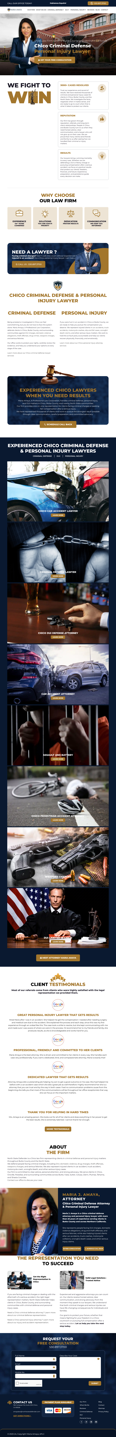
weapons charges (47, 336)
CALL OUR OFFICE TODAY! (19, 3)
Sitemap (101, 1408)
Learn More (58, 515)
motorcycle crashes (76, 330)
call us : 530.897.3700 (30, 264)
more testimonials (58, 1129)
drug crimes (34, 336)
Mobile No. (20, 1372)
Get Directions (21, 1416)
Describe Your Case (68, 1356)
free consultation (72, 1249)
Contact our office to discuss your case (24, 1180)
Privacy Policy (103, 1411)
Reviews (90, 10)
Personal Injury (78, 10)
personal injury (91, 1158)
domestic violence (68, 1164)
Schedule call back (59, 424)
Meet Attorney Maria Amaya (59, 958)
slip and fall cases (92, 330)
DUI (66, 10)
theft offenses (22, 336)
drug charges (84, 1164)
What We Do (41, 10)
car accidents (98, 328)
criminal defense (72, 1158)
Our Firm (31, 10)
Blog (98, 10)
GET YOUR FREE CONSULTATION (55, 60)
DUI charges (30, 333)
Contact (104, 10)
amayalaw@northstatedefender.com (26, 1411)
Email (17, 1364)
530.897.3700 (100, 3)
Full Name (19, 1356)
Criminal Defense (55, 10)
